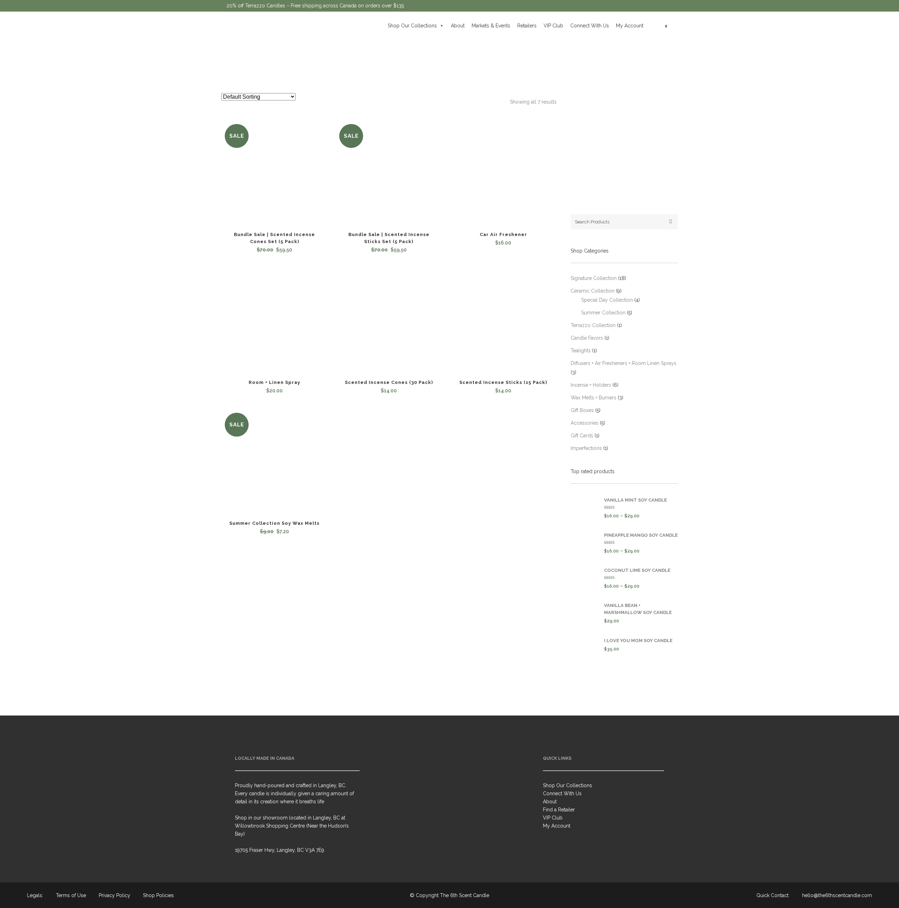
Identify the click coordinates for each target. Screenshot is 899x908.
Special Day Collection (607, 300)
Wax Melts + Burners (593, 397)
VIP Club (553, 25)
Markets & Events (491, 25)
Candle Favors (587, 338)
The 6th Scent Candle (464, 895)
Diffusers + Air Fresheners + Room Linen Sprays (623, 363)
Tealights (581, 350)
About (458, 25)
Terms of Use (71, 895)
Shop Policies (158, 895)
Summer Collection (603, 312)
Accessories (584, 423)
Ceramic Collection (593, 291)
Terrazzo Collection (593, 325)
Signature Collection (594, 278)
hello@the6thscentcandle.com (837, 895)
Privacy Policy (114, 895)
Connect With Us (589, 25)
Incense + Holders (591, 385)
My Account (629, 25)
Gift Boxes (582, 410)
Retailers (527, 25)
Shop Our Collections (412, 25)
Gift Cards (582, 435)
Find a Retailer (559, 809)
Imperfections (586, 448)
